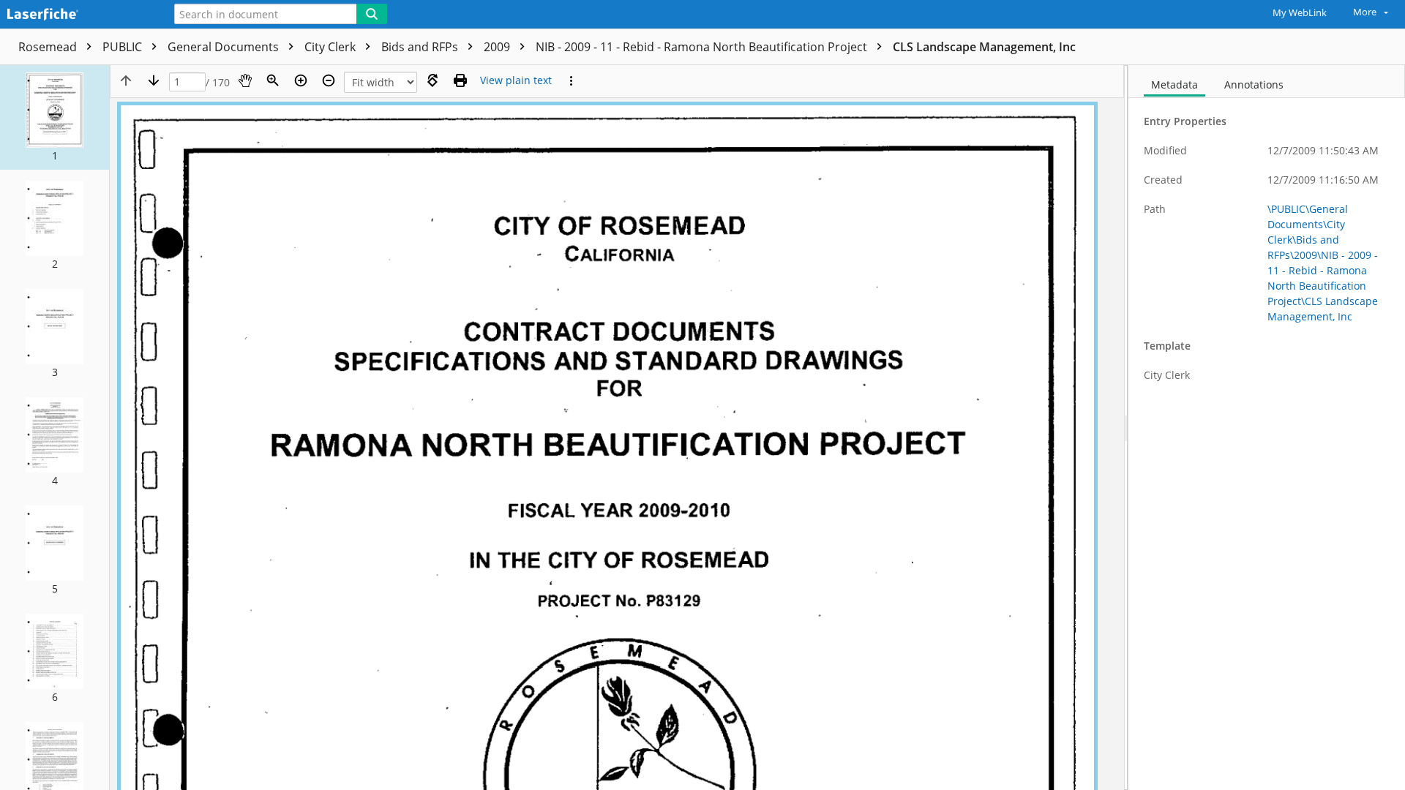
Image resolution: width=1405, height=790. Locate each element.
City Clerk (331, 47)
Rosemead (49, 47)
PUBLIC (123, 47)
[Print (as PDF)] (460, 80)
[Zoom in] (300, 80)
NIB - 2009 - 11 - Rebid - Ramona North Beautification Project (703, 47)
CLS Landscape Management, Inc (984, 47)
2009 (498, 47)
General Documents (225, 47)
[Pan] (245, 80)
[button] (54, 117)
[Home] (76, 15)
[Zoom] (273, 80)
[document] (1266, 427)
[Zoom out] (328, 80)
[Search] (371, 14)
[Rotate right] (432, 80)
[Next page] (153, 80)
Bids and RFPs (421, 47)
